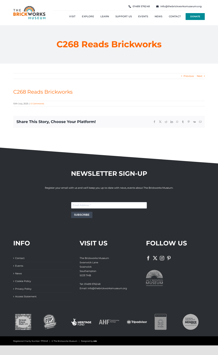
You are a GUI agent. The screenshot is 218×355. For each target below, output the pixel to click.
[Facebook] (148, 258)
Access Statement (26, 296)
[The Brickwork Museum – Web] (29, 7)
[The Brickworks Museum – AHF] (109, 320)
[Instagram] (162, 258)
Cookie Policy (23, 281)
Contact (20, 258)
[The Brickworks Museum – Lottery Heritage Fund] (81, 319)
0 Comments (37, 103)
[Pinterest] (169, 258)
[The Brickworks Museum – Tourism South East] (191, 315)
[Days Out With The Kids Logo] (161, 315)
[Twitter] (155, 258)
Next (199, 75)
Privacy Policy (23, 288)
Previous (189, 75)
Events (19, 265)
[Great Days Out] (23, 315)
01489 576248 (92, 284)
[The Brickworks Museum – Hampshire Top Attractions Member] (50, 315)
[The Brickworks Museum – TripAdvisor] (137, 321)
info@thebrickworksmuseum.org (107, 288)
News (18, 273)
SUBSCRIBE (82, 214)
